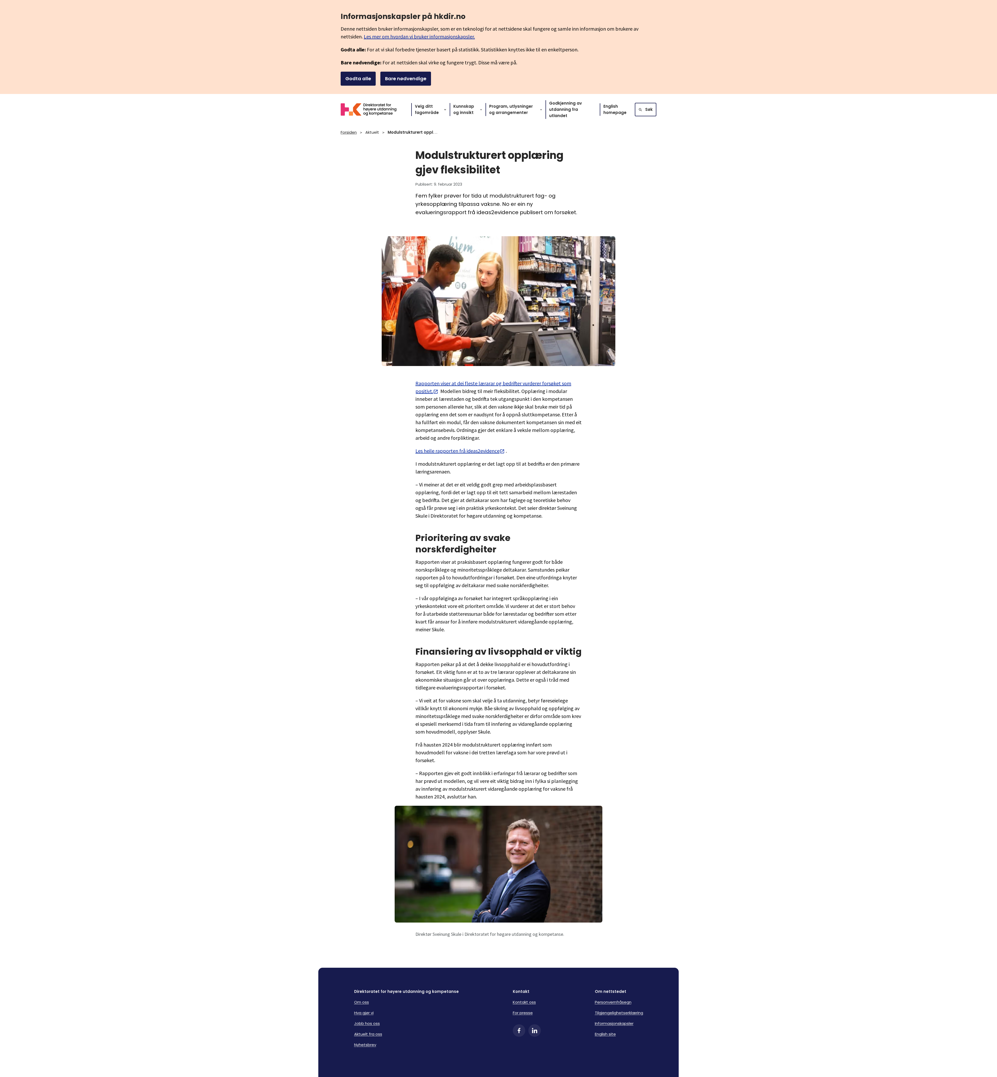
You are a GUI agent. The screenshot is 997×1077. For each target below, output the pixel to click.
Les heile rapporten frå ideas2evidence (457, 451)
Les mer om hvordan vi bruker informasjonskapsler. (419, 36)
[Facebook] (519, 1030)
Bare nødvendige (405, 78)
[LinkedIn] (534, 1030)
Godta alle (358, 78)
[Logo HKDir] (372, 109)
